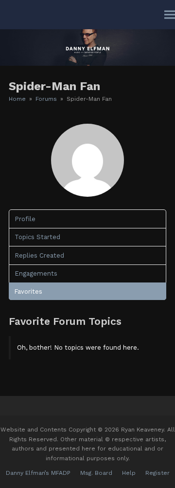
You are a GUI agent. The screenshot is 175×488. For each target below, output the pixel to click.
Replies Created (39, 255)
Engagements (36, 273)
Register (157, 472)
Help (129, 472)
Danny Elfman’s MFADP (38, 472)
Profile (25, 219)
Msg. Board (96, 472)
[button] (169, 15)
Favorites (28, 291)
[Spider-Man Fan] (87, 194)
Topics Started (37, 237)
